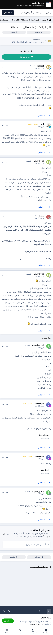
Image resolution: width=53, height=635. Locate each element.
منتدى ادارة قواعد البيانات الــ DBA (24, 42)
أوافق (6, 621)
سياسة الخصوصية (36, 624)
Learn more (48, 4)
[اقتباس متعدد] (49, 115)
